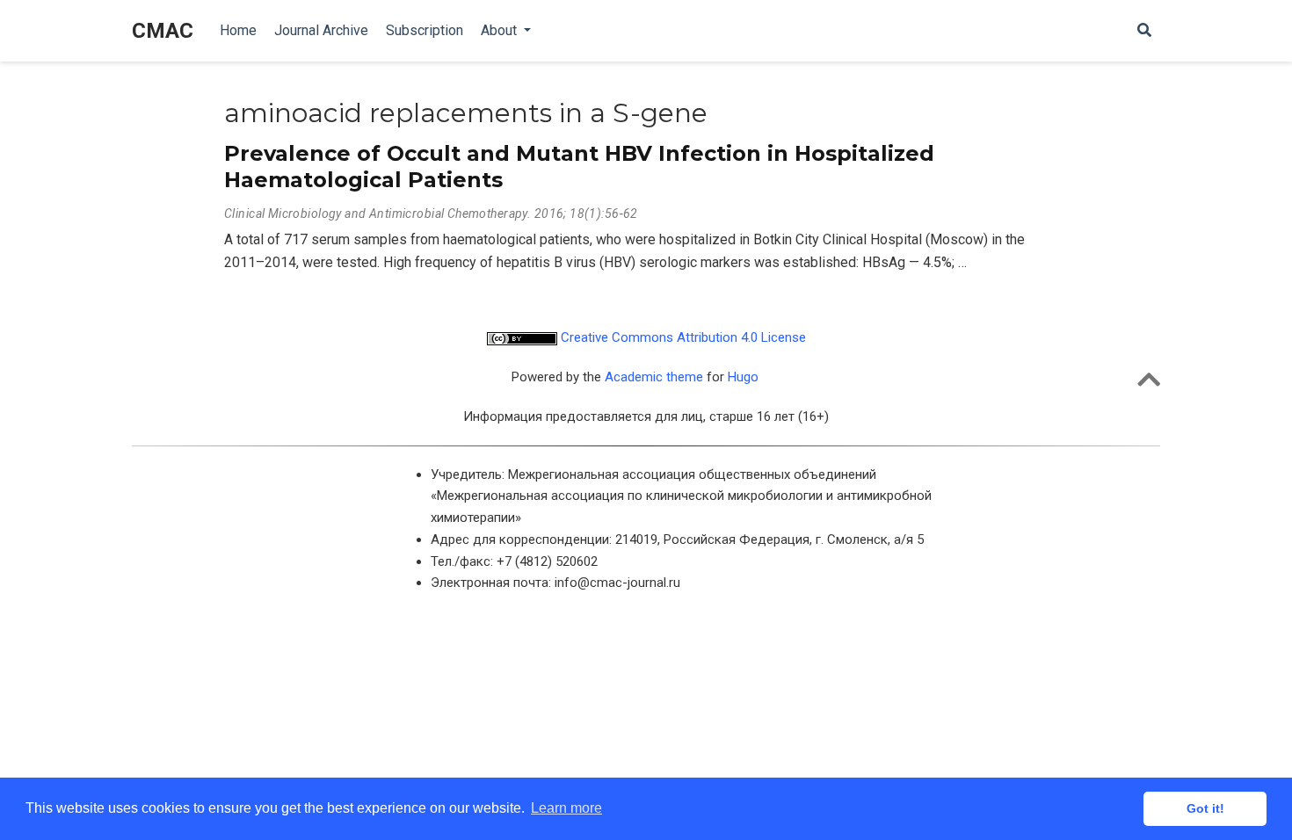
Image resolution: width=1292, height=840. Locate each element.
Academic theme (654, 377)
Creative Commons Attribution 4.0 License (681, 337)
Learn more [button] (566, 807)
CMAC (162, 30)
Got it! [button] (1205, 808)
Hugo (743, 377)
